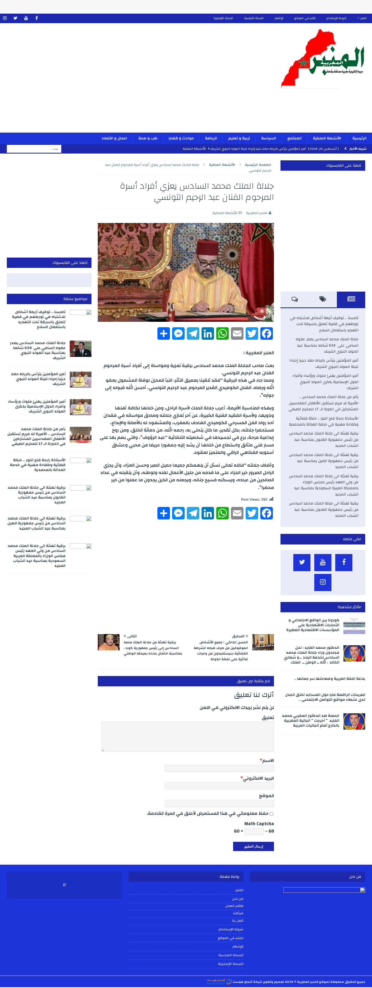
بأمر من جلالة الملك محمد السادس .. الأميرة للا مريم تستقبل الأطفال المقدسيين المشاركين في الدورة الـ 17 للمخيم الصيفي (323, 403)
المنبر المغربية (256, 213)
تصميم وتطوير (273, 982)
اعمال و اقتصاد (114, 138)
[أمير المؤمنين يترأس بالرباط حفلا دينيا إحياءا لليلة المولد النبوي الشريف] (81, 380)
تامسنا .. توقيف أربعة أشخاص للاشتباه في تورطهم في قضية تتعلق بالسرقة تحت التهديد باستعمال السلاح (324, 324)
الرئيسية (359, 138)
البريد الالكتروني (258, 778)
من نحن (237, 898)
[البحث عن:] (34, 148)
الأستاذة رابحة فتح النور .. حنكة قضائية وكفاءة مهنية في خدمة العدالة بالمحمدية (323, 421)
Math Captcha (259, 823)
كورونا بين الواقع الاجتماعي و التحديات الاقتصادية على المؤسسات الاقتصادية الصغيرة (312, 625)
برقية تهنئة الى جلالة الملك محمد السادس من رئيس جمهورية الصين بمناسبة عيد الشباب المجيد (323, 461)
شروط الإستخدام (336, 18)
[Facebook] (36, 18)
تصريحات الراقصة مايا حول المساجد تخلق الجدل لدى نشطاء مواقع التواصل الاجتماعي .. (325, 697)
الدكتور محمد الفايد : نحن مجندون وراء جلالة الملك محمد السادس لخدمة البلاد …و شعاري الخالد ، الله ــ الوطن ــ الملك (311, 655)
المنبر (364, 18)
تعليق (268, 717)
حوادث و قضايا (181, 138)
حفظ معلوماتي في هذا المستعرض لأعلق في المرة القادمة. (208, 813)
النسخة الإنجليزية (223, 18)
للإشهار (279, 18)
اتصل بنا (237, 921)
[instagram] (5, 18)
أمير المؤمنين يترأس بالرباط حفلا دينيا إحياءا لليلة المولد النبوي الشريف (323, 363)
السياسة (268, 138)
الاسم (268, 760)
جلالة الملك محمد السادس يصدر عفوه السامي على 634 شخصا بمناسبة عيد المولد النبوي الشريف (327, 345)
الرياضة (211, 138)
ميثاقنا (238, 913)
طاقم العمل (234, 906)
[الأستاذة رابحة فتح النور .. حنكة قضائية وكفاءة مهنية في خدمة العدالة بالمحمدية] (81, 466)
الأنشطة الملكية (327, 138)
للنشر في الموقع (305, 18)
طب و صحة (147, 138)
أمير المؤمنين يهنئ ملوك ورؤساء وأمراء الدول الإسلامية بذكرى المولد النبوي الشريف (325, 381)
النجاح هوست (242, 982)
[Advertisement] (125, 81)
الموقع (266, 795)
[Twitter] (15, 18)
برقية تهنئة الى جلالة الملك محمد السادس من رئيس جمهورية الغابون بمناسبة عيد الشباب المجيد (323, 439)
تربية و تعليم (239, 138)
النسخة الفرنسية (254, 18)
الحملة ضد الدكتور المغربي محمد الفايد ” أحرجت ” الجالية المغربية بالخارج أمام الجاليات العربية (310, 720)
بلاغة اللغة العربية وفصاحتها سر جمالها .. (329, 678)
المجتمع (294, 138)
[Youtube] (26, 18)
